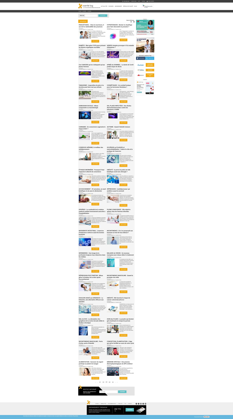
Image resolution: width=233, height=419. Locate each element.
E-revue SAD (133, 1)
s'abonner (129, 409)
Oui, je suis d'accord (198, 416)
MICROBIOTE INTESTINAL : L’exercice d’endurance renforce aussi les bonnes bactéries (91, 232)
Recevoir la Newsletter (145, 55)
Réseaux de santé (128, 6)
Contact (130, 403)
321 (113, 382)
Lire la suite (95, 41)
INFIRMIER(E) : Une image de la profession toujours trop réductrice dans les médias (92, 255)
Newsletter (103, 403)
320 (109, 382)
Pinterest (141, 403)
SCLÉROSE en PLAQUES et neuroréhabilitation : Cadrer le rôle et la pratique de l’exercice (120, 149)
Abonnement (118, 6)
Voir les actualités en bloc (134, 21)
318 (103, 382)
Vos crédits (150, 70)
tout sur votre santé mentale (150, 65)
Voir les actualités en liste (131, 21)
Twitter (138, 403)
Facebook (136, 403)
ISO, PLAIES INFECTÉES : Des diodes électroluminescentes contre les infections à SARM (119, 107)
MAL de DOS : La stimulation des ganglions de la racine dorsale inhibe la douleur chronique (91, 321)
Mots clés (82, 15)
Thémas (143, 1)
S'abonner (122, 391)
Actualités (104, 6)
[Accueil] (80, 6)
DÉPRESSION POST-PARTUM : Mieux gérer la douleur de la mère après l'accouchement (91, 277)
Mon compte (151, 1)
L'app (139, 1)
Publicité (120, 403)
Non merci (206, 416)
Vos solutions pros (150, 75)
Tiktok (143, 403)
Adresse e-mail (102, 389)
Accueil (80, 11)
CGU (125, 403)
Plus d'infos (75, 415)
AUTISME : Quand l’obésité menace (118, 127)
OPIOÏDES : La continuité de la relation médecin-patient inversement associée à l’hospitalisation (92, 211)
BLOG (135, 6)
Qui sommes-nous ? (112, 403)
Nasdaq (144, 5)
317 (100, 382)
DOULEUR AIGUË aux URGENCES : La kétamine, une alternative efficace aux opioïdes (91, 299)
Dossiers (111, 6)
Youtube (145, 403)
